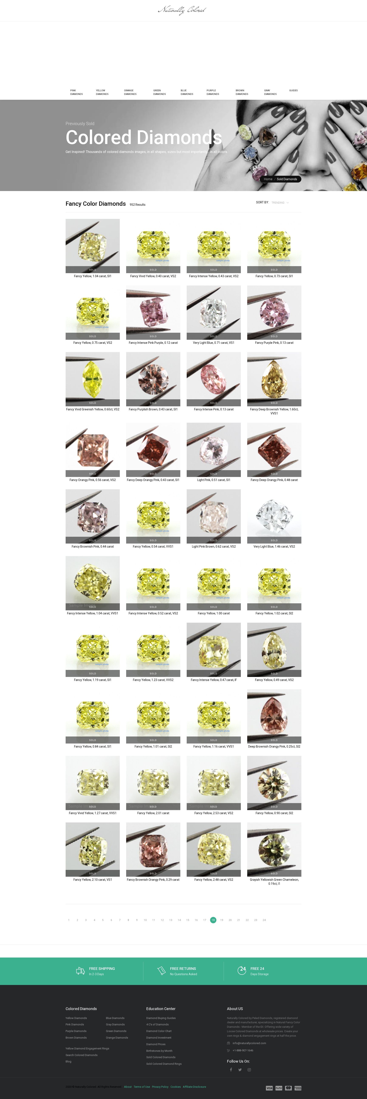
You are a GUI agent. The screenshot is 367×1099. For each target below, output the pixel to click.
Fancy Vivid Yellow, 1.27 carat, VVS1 (93, 813)
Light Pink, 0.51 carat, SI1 (213, 480)
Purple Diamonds (213, 92)
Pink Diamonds (76, 92)
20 (230, 920)
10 (145, 920)
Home (268, 179)
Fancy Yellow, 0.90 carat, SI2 (274, 813)
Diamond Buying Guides (161, 1018)
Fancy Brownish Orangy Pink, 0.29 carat (153, 879)
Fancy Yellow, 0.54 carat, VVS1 (153, 546)
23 (255, 920)
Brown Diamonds (242, 92)
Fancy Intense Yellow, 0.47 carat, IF (214, 680)
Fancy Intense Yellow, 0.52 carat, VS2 (153, 613)
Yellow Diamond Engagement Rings (87, 1048)
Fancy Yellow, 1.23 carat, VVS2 (153, 680)
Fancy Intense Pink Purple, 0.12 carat (153, 342)
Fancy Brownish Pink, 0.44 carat (93, 546)
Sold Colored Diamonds (160, 1057)
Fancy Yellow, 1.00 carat (214, 613)
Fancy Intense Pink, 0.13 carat (214, 409)
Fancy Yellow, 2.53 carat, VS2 (214, 813)
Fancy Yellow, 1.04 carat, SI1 (93, 276)
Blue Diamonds (187, 92)
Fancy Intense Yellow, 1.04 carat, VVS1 (92, 613)
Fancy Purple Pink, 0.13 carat (274, 342)
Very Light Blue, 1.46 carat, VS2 (274, 546)
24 (264, 920)
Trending (278, 202)
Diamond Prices (155, 1044)
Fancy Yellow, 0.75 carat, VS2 (92, 342)
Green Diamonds (159, 92)
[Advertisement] (183, 53)
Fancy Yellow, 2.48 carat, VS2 (214, 879)
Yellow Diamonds (102, 92)
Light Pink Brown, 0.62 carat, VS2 (214, 546)
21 (238, 920)
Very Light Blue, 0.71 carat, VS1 (213, 342)
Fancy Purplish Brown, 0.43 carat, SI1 (153, 409)
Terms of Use (142, 1086)
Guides (293, 90)
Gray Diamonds (270, 92)
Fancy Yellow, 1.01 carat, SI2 (153, 746)
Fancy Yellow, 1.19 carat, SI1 (93, 680)
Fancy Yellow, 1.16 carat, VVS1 (213, 746)
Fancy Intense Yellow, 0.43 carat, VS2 (214, 276)
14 (179, 920)
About (128, 1086)
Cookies (176, 1086)
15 (187, 920)
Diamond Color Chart (159, 1031)
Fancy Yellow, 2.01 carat (153, 813)
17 (204, 920)
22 (247, 920)
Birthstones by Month (159, 1050)
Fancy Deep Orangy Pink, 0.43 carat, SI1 (153, 480)
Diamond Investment (158, 1037)
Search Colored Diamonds (81, 1055)
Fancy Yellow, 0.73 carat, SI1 (274, 276)
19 (221, 920)
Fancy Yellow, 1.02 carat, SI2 (274, 613)
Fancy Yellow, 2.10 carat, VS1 (92, 879)
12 (162, 920)
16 (196, 920)
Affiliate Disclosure (194, 1086)
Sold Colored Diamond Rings (164, 1063)
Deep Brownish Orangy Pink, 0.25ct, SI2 (274, 746)
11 (153, 920)
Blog (68, 1061)
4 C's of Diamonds (157, 1024)
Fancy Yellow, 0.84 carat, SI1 (93, 746)
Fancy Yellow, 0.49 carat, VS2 (274, 680)
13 (170, 920)
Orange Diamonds (130, 92)
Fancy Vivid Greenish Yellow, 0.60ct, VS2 (92, 409)
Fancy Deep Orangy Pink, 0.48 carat (274, 480)
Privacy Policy (160, 1086)
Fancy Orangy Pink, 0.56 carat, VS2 (93, 480)
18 (213, 920)
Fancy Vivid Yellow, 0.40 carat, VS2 (153, 276)
